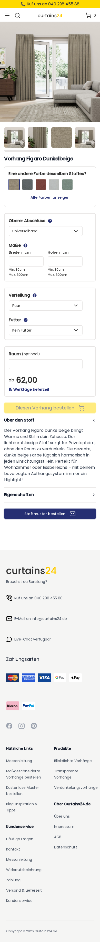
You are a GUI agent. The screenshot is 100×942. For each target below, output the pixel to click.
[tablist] (50, 138)
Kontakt (13, 849)
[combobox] (46, 231)
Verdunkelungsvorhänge (76, 787)
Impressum (64, 826)
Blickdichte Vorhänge (73, 760)
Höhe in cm (58, 252)
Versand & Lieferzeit (24, 890)
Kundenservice (19, 900)
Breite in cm (20, 252)
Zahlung (13, 880)
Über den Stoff (19, 420)
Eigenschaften (19, 495)
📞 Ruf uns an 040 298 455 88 (50, 4)
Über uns (62, 816)
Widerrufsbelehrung (24, 869)
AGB (57, 836)
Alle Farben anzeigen (50, 197)
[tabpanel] (50, 72)
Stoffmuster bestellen (44, 513)
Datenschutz (65, 847)
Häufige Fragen (19, 839)
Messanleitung (19, 760)
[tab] (14, 137)
